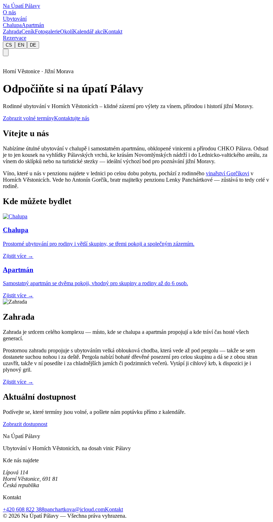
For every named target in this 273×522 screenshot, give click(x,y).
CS (9, 45)
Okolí (66, 31)
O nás (9, 12)
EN (21, 45)
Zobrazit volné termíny (28, 118)
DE (33, 45)
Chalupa (12, 25)
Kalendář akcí (88, 31)
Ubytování (15, 19)
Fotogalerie (47, 31)
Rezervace (14, 38)
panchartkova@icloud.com (74, 509)
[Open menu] (6, 52)
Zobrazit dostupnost (25, 424)
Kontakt (113, 31)
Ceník (28, 31)
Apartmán (33, 25)
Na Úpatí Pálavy (21, 6)
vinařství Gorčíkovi (227, 173)
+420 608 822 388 (23, 509)
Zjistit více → (18, 382)
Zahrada (12, 31)
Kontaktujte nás (71, 118)
